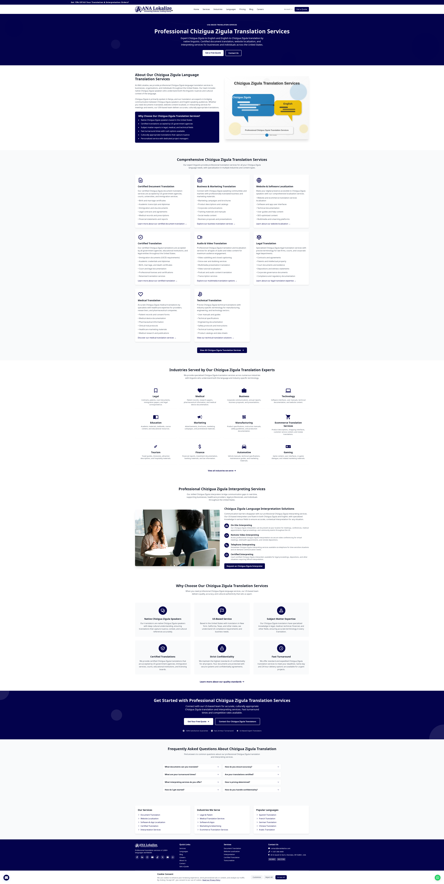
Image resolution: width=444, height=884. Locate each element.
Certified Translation (149, 826)
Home (196, 9)
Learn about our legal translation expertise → (276, 280)
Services (206, 9)
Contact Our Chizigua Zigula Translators (237, 721)
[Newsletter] (6, 878)
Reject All (269, 877)
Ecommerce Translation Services (214, 829)
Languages (231, 9)
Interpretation (229, 854)
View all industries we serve (220, 470)
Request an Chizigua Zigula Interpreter (245, 566)
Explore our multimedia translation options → (217, 280)
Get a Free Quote (213, 53)
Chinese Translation (267, 826)
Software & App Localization (153, 822)
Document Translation (150, 815)
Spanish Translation (267, 815)
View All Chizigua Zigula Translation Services (220, 350)
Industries (218, 9)
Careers (260, 9)
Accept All (281, 877)
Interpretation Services (151, 829)
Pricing (242, 9)
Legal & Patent (206, 815)
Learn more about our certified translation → (157, 280)
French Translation (267, 818)
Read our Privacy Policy (211, 880)
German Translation (267, 822)
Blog (251, 9)
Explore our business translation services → (216, 223)
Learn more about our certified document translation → (162, 223)
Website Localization (150, 818)
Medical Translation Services (212, 818)
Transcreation (229, 860)
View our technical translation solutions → (215, 337)
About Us (183, 860)
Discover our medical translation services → (157, 337)
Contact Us (233, 53)
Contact (182, 863)
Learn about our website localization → (273, 223)
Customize (257, 877)
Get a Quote (301, 9)
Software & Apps (207, 822)
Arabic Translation (267, 829)
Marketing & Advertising (210, 826)
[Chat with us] (438, 878)
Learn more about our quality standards (221, 681)
